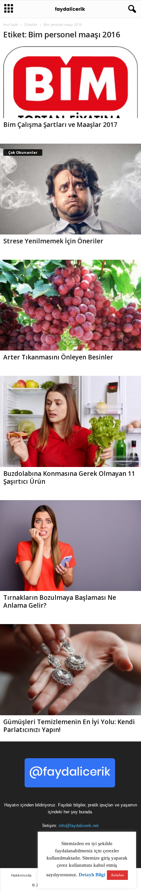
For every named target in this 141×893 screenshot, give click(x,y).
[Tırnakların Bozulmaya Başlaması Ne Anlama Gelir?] (70, 545)
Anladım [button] (117, 875)
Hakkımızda (21, 875)
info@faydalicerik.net (79, 825)
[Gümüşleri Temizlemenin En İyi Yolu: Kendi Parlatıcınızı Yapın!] (70, 669)
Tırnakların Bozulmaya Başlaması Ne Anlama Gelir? (59, 601)
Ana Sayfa (10, 24)
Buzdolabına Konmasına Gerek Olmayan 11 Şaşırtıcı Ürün (69, 477)
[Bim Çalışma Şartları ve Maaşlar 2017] (70, 82)
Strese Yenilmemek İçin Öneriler (53, 241)
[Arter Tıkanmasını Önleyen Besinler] (70, 305)
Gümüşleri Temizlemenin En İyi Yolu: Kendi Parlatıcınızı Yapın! (69, 726)
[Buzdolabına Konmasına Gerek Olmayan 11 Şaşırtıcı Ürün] (70, 421)
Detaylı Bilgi (92, 874)
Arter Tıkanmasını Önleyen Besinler (58, 357)
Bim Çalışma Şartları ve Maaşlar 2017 (60, 124)
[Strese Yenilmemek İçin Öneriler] (70, 189)
